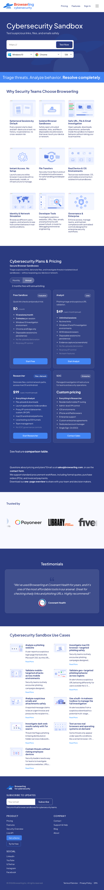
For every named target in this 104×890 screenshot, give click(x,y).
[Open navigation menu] (97, 6)
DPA (96, 883)
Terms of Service (71, 883)
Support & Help (61, 825)
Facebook (11, 872)
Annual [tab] (28, 280)
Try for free (14, 844)
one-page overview (34, 481)
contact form (17, 470)
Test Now (64, 44)
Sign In (87, 6)
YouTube (10, 860)
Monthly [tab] (16, 280)
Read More (29, 662)
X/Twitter (10, 864)
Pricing (64, 6)
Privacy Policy (86, 883)
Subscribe (43, 801)
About (56, 833)
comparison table (36, 451)
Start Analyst (73, 361)
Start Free (30, 361)
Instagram (11, 868)
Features (76, 6)
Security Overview (14, 829)
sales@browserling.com (70, 467)
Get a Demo (14, 838)
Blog (56, 829)
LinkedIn (10, 856)
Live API (9, 833)
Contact (57, 821)
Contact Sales (73, 435)
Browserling (20, 786)
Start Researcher (30, 435)
